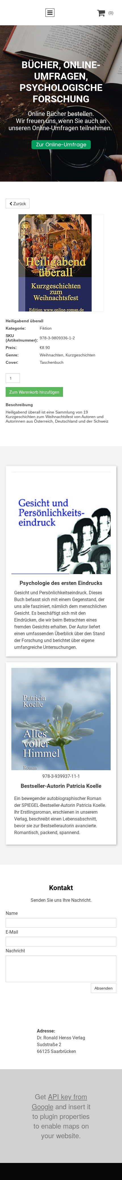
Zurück (19, 203)
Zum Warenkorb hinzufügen (34, 392)
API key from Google (59, 1101)
